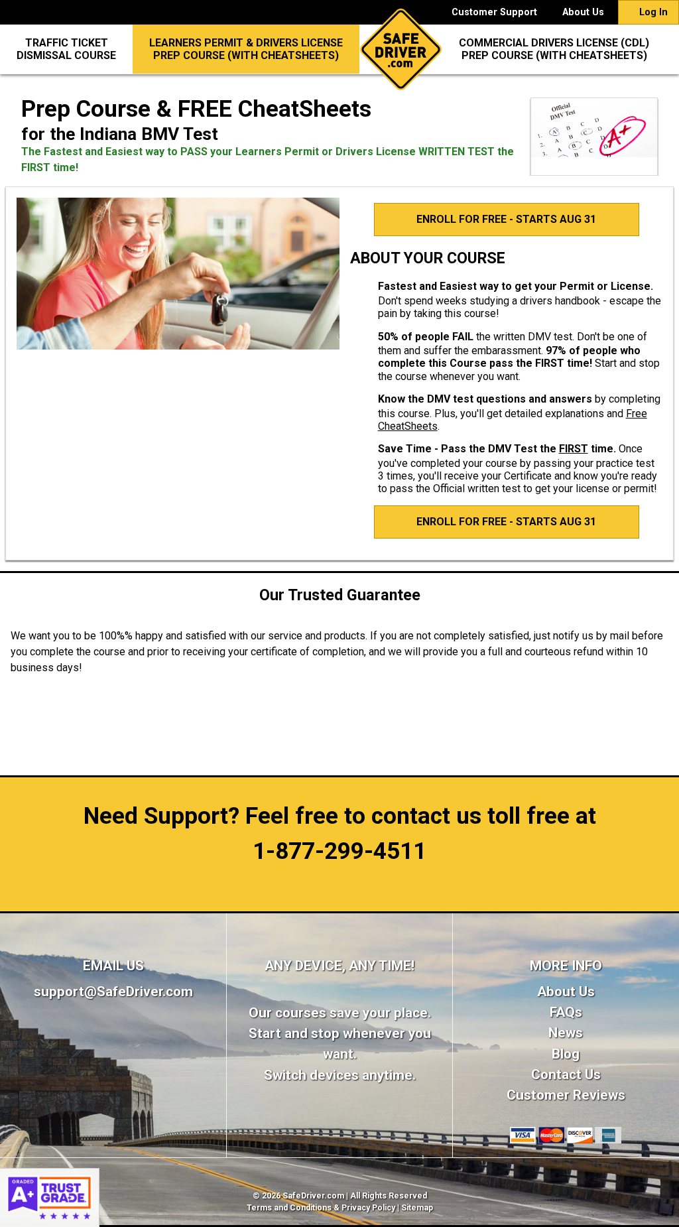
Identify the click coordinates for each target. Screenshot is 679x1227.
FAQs (566, 1012)
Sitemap (417, 1207)
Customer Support (494, 12)
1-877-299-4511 (339, 851)
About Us (583, 12)
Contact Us (566, 1074)
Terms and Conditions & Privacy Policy (321, 1207)
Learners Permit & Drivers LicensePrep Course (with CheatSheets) (246, 49)
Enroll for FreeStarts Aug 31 (506, 219)
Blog (566, 1054)
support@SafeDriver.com (113, 992)
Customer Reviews (566, 1095)
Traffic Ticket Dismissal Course (66, 49)
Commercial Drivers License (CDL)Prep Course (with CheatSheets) (554, 49)
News (565, 1033)
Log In (652, 12)
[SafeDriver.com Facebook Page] (113, 1046)
